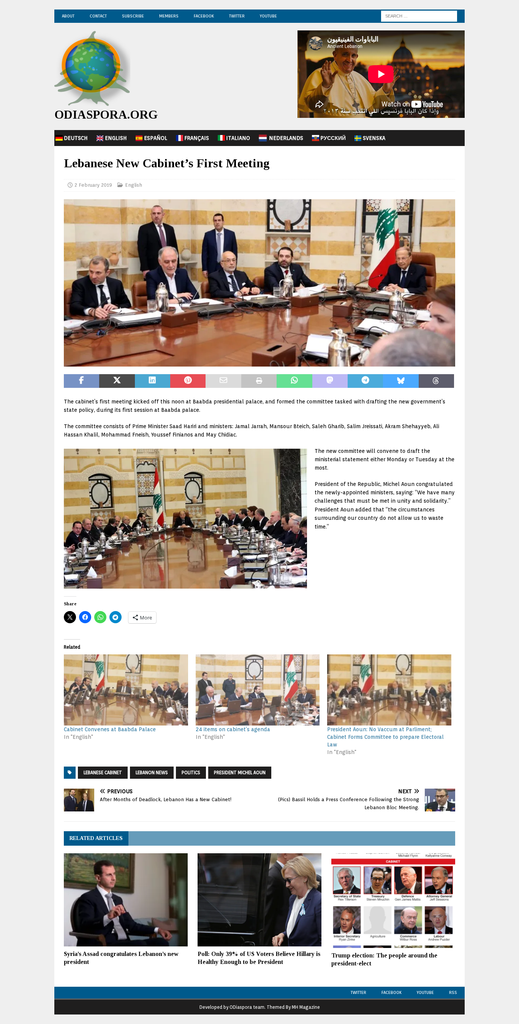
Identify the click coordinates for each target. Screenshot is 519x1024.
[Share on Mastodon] (330, 381)
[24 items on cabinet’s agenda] (258, 690)
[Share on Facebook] (81, 381)
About (68, 16)
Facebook (204, 16)
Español (155, 138)
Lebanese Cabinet (103, 772)
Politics (191, 772)
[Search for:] (419, 16)
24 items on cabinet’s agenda (233, 729)
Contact (98, 16)
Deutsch (76, 138)
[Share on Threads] (436, 381)
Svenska (374, 138)
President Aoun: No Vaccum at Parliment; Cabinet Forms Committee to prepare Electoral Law (385, 737)
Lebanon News (152, 772)
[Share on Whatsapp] (294, 381)
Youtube (425, 992)
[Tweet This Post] (116, 381)
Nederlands (286, 138)
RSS (453, 992)
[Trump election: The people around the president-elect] (393, 900)
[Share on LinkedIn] (152, 381)
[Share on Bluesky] (400, 381)
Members (169, 16)
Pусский (333, 138)
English (116, 138)
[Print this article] (259, 381)
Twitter (237, 16)
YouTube (268, 16)
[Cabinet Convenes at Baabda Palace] (126, 690)
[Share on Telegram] (365, 381)
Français (196, 138)
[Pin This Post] (188, 381)
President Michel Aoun (240, 772)
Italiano (238, 138)
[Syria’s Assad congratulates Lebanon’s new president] (126, 899)
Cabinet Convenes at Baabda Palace (110, 729)
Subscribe (133, 16)
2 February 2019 (93, 185)
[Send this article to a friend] (223, 381)
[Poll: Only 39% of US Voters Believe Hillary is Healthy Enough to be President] (259, 899)
